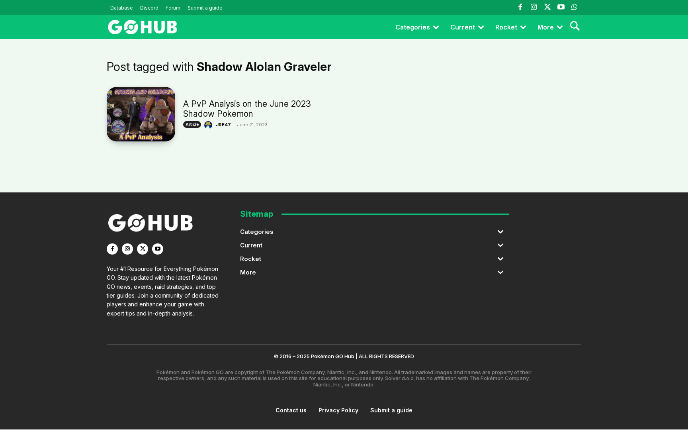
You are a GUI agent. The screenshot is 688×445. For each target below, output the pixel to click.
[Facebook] (520, 7)
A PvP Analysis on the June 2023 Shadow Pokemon (247, 109)
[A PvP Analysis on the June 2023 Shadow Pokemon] (141, 114)
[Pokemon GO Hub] (142, 27)
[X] (142, 249)
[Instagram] (533, 7)
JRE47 (223, 124)
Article (192, 124)
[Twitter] (547, 7)
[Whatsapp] (574, 7)
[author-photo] (209, 125)
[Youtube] (561, 7)
